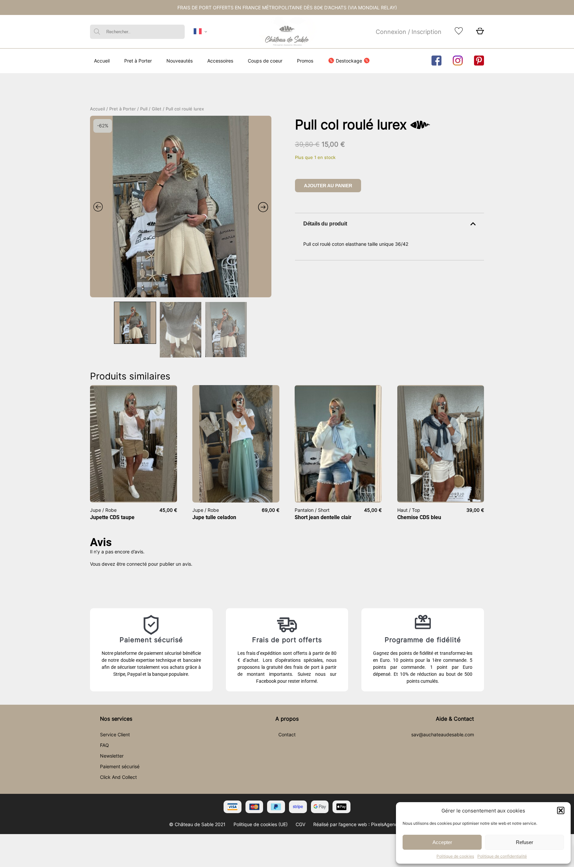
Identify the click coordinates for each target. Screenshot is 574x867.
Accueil (102, 61)
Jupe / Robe (103, 510)
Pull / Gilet (150, 108)
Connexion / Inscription (408, 31)
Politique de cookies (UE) (261, 824)
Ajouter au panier (328, 185)
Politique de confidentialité (502, 856)
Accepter (442, 842)
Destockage (349, 61)
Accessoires (220, 61)
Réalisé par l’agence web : (341, 824)
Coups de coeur (265, 61)
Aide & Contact (455, 718)
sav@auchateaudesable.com (442, 734)
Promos (305, 61)
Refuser (524, 842)
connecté (137, 564)
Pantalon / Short (312, 510)
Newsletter (112, 756)
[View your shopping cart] (480, 32)
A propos (287, 718)
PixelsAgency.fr (388, 824)
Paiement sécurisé (120, 766)
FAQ (104, 745)
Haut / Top (408, 510)
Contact (287, 734)
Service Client (115, 734)
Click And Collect (118, 777)
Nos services (116, 718)
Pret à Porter (138, 61)
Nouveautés (179, 61)
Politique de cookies (455, 856)
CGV (300, 824)
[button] (560, 810)
